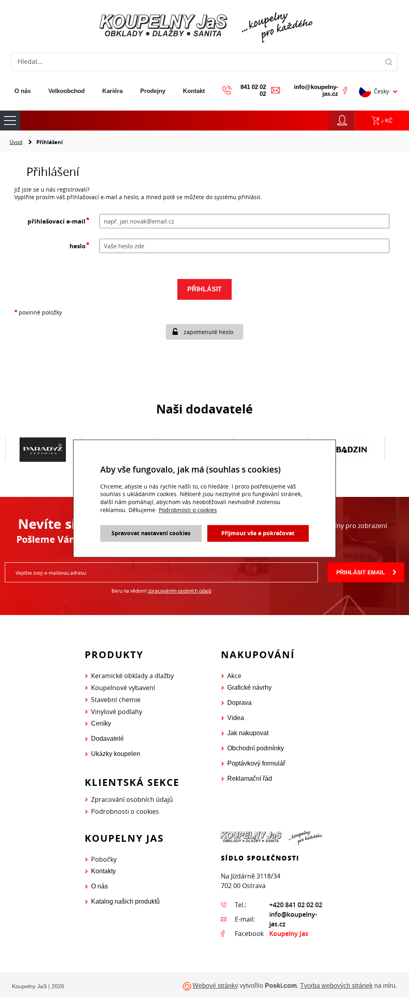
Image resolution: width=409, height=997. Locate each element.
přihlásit (204, 289)
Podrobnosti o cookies (125, 811)
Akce (234, 675)
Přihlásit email (360, 572)
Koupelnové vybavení (123, 687)
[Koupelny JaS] (204, 26)
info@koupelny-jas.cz (316, 90)
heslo (77, 246)
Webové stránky (215, 985)
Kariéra (112, 90)
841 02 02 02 (253, 90)
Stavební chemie (116, 699)
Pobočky (104, 859)
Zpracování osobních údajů (132, 799)
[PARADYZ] (43, 449)
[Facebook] (345, 90)
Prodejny (152, 90)
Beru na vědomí (161, 591)
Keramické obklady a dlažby (132, 675)
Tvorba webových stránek (336, 985)
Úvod (16, 142)
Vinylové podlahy (116, 711)
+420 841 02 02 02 (295, 904)
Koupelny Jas (288, 933)
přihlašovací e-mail (56, 221)
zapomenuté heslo (208, 332)
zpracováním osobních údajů (179, 591)
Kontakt (194, 90)
